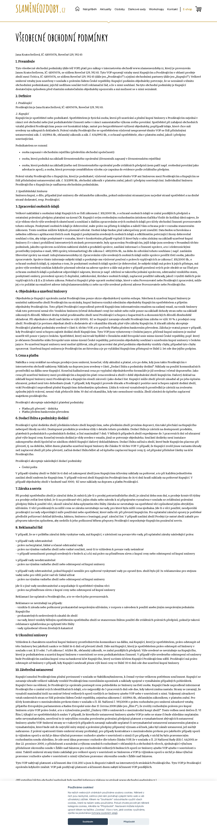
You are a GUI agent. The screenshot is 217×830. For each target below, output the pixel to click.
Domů (77, 9)
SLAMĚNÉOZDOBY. (40, 8)
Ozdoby (120, 9)
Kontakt (172, 9)
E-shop (187, 9)
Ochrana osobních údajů (104, 813)
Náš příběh (90, 9)
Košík (198, 9)
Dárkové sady (137, 9)
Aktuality (105, 9)
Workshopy (156, 9)
